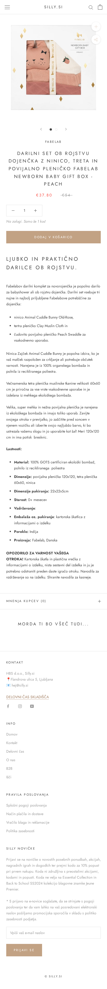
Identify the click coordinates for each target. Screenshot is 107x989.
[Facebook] (8, 706)
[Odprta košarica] (100, 7)
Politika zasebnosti (20, 830)
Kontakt (11, 742)
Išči (8, 777)
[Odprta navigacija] (7, 7)
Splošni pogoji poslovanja (26, 805)
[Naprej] (66, 129)
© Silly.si (54, 976)
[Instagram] (20, 706)
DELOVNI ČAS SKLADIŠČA (27, 697)
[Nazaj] (41, 129)
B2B (9, 768)
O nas (10, 759)
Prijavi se (24, 950)
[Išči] (91, 7)
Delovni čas (15, 751)
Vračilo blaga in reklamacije (27, 822)
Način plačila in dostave (24, 813)
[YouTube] (32, 706)
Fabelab (53, 141)
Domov (11, 734)
